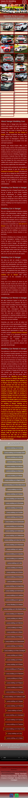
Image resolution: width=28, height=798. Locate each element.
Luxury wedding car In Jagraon (15, 549)
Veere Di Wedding (8, 1)
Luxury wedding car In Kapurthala (15, 586)
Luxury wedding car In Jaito (14, 563)
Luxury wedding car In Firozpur (15, 517)
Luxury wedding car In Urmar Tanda (14, 729)
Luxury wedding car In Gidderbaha (15, 535)
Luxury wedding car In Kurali (14, 581)
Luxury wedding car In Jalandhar (14, 554)
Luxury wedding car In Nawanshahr (14, 641)
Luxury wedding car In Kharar (14, 567)
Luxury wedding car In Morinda (15, 623)
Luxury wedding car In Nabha (14, 655)
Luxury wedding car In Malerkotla (14, 613)
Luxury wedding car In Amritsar (15, 448)
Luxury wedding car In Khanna (15, 572)
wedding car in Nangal (9, 274)
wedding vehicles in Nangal (19, 332)
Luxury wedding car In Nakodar (14, 646)
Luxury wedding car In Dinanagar (15, 503)
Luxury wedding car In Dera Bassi (15, 498)
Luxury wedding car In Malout (14, 632)
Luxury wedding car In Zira (15, 733)
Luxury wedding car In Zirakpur (15, 738)
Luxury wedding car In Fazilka (15, 508)
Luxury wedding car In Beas (14, 461)
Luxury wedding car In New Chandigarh (14, 650)
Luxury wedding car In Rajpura (15, 682)
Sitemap (17, 773)
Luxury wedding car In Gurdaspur (15, 526)
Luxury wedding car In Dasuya (15, 494)
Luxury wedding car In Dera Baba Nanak (14, 484)
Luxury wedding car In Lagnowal (14, 600)
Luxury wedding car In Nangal (14, 636)
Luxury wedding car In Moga (14, 627)
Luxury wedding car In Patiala (15, 659)
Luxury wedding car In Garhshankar (14, 521)
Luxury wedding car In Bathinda (14, 471)
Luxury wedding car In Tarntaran (14, 724)
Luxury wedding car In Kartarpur (14, 577)
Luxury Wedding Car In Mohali (15, 604)
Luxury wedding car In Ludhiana (14, 595)
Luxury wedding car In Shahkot (15, 706)
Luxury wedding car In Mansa (14, 618)
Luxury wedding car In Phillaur (15, 664)
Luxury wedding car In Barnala (15, 466)
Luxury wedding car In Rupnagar (14, 692)
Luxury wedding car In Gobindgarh (15, 531)
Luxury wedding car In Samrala (14, 719)
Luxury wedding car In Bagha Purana (15, 480)
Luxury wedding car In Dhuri (14, 489)
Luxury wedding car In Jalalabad (14, 558)
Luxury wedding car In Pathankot (14, 673)
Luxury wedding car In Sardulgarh (15, 715)
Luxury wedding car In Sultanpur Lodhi (15, 696)
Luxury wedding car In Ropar (14, 678)
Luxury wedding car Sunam (14, 710)
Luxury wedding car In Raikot (14, 687)
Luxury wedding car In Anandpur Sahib (14, 452)
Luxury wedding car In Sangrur (15, 701)
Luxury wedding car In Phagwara (14, 669)
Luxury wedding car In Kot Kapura (15, 590)
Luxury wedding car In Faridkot (15, 512)
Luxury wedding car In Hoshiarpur (15, 544)
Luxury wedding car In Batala (14, 475)
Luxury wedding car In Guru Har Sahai (15, 540)
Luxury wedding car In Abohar (15, 457)
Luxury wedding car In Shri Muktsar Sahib (15, 609)
